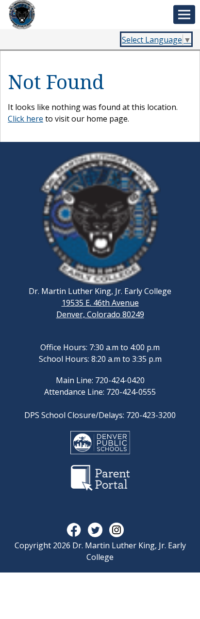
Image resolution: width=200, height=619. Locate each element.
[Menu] (184, 14)
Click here (25, 118)
